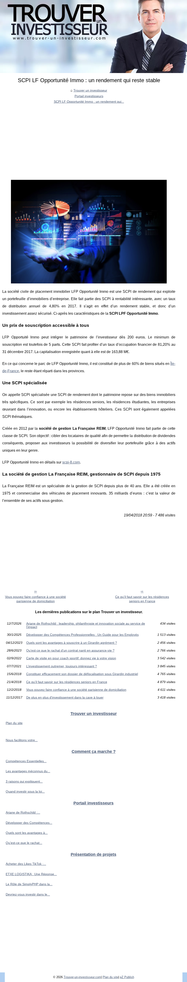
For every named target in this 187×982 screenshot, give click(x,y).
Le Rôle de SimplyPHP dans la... (29, 884)
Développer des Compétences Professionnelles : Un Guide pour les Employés (82, 634)
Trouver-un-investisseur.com (82, 977)
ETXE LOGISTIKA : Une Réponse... (31, 874)
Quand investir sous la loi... (25, 791)
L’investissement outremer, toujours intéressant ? (61, 666)
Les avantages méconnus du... (28, 771)
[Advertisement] (89, 139)
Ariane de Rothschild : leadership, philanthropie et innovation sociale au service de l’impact (85, 625)
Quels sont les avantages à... (27, 833)
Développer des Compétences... (29, 823)
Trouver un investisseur (90, 90)
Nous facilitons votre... (22, 740)
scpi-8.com (71, 462)
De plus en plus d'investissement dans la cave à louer (65, 697)
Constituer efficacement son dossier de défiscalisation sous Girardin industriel (82, 674)
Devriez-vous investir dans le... (28, 894)
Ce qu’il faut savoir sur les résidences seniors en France (142, 599)
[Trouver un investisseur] (93, 36)
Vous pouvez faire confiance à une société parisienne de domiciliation (35, 599)
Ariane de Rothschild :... (23, 812)
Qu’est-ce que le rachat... (24, 843)
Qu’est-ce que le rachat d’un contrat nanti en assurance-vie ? (70, 650)
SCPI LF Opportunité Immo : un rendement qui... (89, 101)
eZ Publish (127, 977)
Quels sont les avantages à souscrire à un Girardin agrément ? (71, 642)
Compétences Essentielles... (26, 761)
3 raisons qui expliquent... (24, 781)
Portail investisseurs (89, 96)
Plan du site (14, 723)
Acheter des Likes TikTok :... (26, 864)
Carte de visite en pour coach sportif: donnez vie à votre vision (71, 658)
